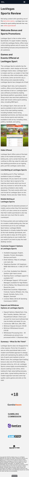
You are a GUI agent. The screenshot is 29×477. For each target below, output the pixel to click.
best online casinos (9, 21)
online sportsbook (10, 25)
